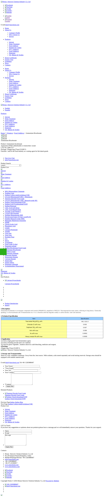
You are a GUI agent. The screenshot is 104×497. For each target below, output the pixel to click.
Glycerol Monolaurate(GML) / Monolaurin (18, 197)
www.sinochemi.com (11, 465)
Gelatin (7, 228)
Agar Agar (8, 235)
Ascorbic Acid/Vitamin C (13, 211)
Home (7, 28)
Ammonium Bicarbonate (13, 250)
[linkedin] (8, 12)
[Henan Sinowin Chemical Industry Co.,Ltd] (15, 2)
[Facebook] (9, 5)
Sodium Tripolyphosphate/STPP (15, 202)
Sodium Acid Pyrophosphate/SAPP (16, 204)
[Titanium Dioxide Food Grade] (15, 393)
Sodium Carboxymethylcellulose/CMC (17, 195)
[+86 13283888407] (11, 484)
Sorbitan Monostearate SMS (14, 215)
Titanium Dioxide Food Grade (14, 199)
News (7, 63)
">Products (9, 133)
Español (7, 110)
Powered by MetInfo (52, 481)
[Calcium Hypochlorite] (13, 280)
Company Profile (14, 33)
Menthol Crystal (10, 251)
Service (11, 36)
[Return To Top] (1, 495)
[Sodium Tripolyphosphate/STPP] (16, 397)
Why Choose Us (14, 35)
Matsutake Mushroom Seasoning (15, 220)
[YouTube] (8, 7)
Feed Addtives (13, 46)
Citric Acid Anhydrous (12, 208)
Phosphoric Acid (10, 226)
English (7, 108)
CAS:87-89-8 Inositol (12, 213)
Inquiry (7, 305)
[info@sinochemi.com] (12, 486)
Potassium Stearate (11, 255)
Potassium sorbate (10, 246)
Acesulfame (8, 242)
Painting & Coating (15, 48)
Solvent (11, 42)
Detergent (12, 53)
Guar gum (8, 233)
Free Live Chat (10, 158)
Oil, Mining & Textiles (16, 55)
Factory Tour (9, 59)
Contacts (7, 65)
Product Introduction (11, 303)
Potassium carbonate (11, 264)
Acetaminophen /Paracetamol (14, 266)
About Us (8, 30)
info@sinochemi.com (12, 25)
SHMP (7, 222)
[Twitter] (8, 9)
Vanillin (7, 231)
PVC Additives (14, 49)
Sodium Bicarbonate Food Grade (15, 248)
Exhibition (8, 61)
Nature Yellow (9, 262)
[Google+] (8, 10)
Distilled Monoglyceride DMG (15, 219)
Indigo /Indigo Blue (16, 402)
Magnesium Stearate (11, 257)
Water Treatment (14, 44)
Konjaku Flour (9, 237)
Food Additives (14, 51)
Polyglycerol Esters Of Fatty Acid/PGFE (18, 217)
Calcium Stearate (10, 259)
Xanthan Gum (9, 193)
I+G (6, 239)
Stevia (7, 241)
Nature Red (8, 261)
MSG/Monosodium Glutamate (14, 191)
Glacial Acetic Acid (11, 224)
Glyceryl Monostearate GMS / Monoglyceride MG (21, 200)
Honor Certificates (11, 58)
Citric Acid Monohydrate (13, 210)
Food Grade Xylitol (11, 244)
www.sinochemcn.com (12, 467)
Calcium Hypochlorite (12, 284)
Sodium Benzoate (10, 206)
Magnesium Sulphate (11, 253)
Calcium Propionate (11, 230)
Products (7, 39)
